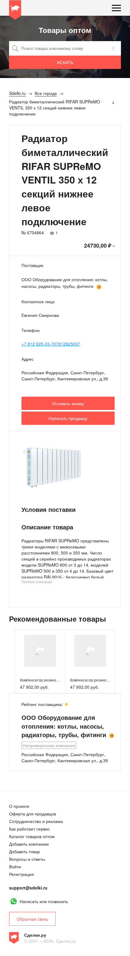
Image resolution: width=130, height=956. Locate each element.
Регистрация (21, 874)
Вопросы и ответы (27, 859)
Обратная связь (32, 919)
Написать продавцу (68, 418)
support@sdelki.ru (28, 888)
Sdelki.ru (15, 11)
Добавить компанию (29, 844)
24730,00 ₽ (97, 245)
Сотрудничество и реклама (36, 821)
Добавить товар (24, 851)
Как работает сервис (29, 829)
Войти (15, 866)
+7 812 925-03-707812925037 (50, 344)
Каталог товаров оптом (32, 836)
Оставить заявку (68, 403)
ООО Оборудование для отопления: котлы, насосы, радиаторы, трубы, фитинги (64, 282)
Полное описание (36, 581)
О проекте (19, 806)
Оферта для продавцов (32, 814)
